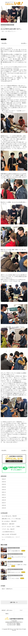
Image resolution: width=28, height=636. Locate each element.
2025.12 (4, 492)
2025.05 (4, 508)
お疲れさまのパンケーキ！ (14, 572)
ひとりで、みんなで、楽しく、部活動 (11, 526)
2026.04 (4, 487)
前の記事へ (4, 43)
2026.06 (4, 481)
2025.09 (4, 500)
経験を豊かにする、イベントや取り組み (11, 518)
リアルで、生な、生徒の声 (8, 529)
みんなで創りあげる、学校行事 (9, 516)
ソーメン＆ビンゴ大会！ (13, 578)
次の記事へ (23, 43)
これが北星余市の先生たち (8, 531)
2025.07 (4, 502)
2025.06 (4, 505)
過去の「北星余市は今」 (7, 588)
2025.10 (4, 497)
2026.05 (4, 484)
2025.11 (4, 494)
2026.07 (4, 479)
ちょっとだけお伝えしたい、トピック (11, 537)
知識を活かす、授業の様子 (8, 523)
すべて (3, 539)
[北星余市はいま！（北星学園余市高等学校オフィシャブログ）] (14, 3)
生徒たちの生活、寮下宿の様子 (9, 534)
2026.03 (4, 489)
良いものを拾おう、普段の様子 (9, 521)
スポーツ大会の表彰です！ (14, 550)
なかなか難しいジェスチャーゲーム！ (17, 557)
